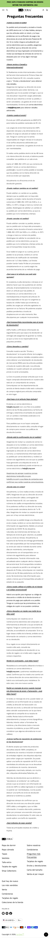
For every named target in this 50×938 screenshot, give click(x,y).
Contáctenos (32, 849)
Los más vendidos (10, 885)
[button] (7, 10)
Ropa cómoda (8, 849)
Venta (4, 889)
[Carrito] (46, 10)
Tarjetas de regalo (35, 861)
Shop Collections (9, 870)
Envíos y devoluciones (36, 865)
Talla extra (6, 862)
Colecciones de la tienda (12, 902)
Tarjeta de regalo (9, 866)
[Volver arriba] (46, 934)
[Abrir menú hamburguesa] (3, 10)
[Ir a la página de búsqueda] (7, 10)
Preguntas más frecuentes (33, 855)
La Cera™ (20, 934)
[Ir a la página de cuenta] (43, 10)
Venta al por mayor (35, 874)
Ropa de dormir (9, 845)
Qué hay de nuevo (10, 881)
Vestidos (5, 858)
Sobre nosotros (33, 845)
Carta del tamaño (34, 869)
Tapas (4, 853)
